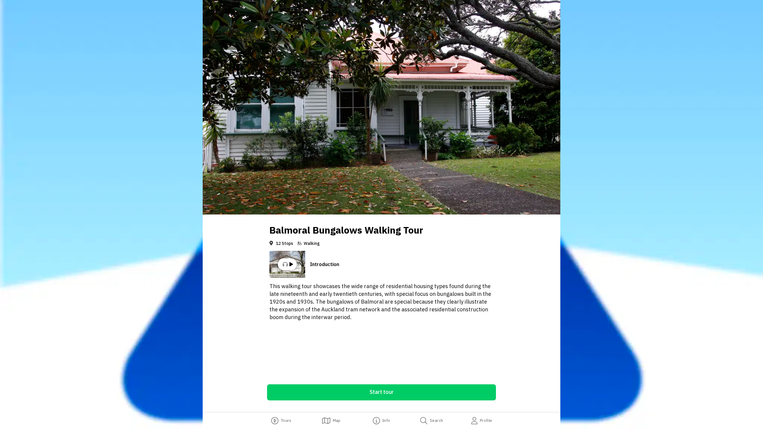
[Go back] (210, 8)
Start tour (382, 391)
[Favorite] (551, 8)
